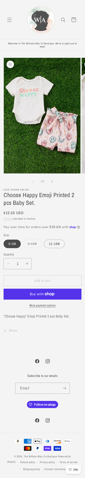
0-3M (12, 244)
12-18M (54, 244)
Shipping (8, 218)
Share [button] (13, 330)
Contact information (55, 469)
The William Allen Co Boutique (40, 456)
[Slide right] (52, 181)
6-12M (35, 244)
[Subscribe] (64, 388)
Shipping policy (31, 469)
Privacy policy (47, 462)
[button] (9, 20)
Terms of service (69, 462)
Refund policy (27, 462)
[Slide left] (33, 181)
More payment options (42, 305)
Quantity (9, 254)
